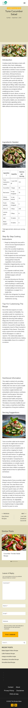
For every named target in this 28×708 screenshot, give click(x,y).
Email (5, 613)
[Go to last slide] (4, 547)
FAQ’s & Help (14, 694)
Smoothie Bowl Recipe (8, 662)
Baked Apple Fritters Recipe (10, 650)
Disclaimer (20, 690)
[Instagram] (12, 705)
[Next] (24, 547)
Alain (9, 17)
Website (5, 621)
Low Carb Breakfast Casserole (23, 517)
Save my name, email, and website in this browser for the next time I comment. (13, 627)
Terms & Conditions (15, 680)
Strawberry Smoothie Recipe (10, 659)
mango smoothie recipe (9, 656)
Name (5, 606)
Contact (10, 687)
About (18, 687)
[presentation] (14, 542)
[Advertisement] (14, 34)
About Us (15, 672)
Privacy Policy (15, 677)
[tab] (12, 561)
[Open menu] (24, 3)
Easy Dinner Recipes (5, 516)
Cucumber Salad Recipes (14, 8)
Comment (6, 583)
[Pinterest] (15, 705)
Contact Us (15, 675)
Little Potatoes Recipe (8, 653)
